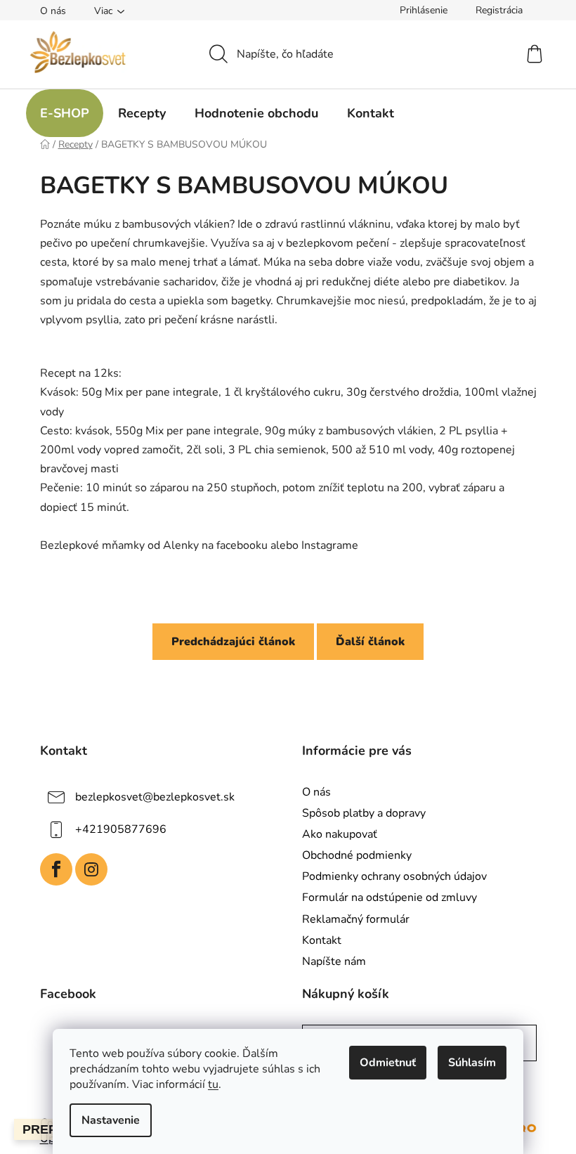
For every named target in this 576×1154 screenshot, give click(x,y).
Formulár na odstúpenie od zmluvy (389, 897)
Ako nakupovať (339, 834)
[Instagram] (91, 869)
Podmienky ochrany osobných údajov (394, 876)
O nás (53, 11)
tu (213, 1084)
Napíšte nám (334, 961)
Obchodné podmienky (357, 855)
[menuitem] (64, 113)
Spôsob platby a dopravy (364, 813)
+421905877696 (120, 829)
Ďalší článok (370, 641)
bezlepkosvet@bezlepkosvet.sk (155, 797)
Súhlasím (472, 1062)
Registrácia (499, 10)
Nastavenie (110, 1120)
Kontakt (321, 940)
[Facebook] (56, 869)
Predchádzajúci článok (233, 641)
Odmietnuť (388, 1062)
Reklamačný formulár (356, 919)
